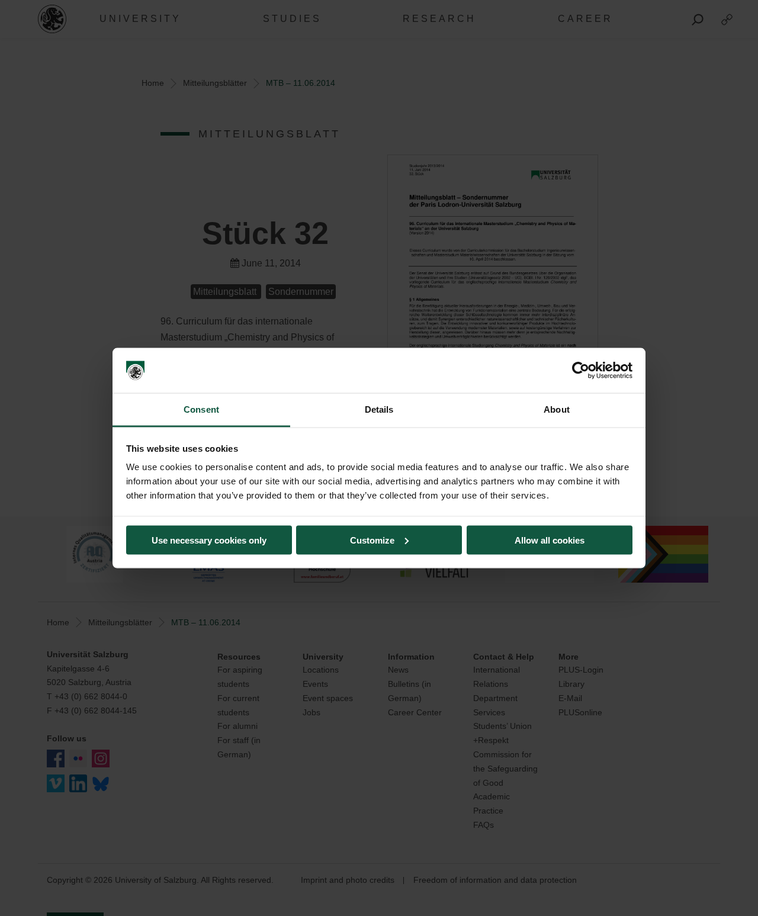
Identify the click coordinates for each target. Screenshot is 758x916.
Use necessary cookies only (209, 540)
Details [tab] (379, 409)
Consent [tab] (201, 409)
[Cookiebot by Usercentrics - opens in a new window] (580, 371)
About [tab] (557, 409)
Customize (372, 540)
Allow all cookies (549, 540)
